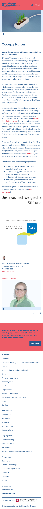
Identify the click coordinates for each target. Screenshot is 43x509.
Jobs (4, 401)
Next (39, 34)
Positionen (6, 415)
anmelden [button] (35, 343)
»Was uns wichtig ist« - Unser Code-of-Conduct (21, 363)
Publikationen (7, 426)
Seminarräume (8, 444)
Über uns (5, 359)
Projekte (5, 422)
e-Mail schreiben (8, 271)
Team (4, 386)
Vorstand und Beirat (10, 393)
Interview (30, 153)
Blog (4, 374)
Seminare (6, 461)
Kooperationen (8, 430)
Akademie (6, 355)
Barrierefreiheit (8, 494)
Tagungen (6, 472)
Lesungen (6, 476)
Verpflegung (7, 447)
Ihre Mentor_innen (9, 278)
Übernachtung (8, 440)
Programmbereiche (10, 378)
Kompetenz (7, 411)
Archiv (4, 480)
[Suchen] (32, 5)
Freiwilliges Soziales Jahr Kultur (15, 397)
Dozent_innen (8, 382)
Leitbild (5, 366)
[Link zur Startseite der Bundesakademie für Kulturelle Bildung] (11, 5)
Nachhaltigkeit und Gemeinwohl (15, 370)
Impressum (6, 486)
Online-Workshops (9, 465)
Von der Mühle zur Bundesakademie (17, 451)
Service (5, 405)
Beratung (6, 419)
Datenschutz (7, 490)
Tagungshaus (7, 436)
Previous (34, 34)
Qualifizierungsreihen (11, 469)
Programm (6, 457)
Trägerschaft (7, 390)
